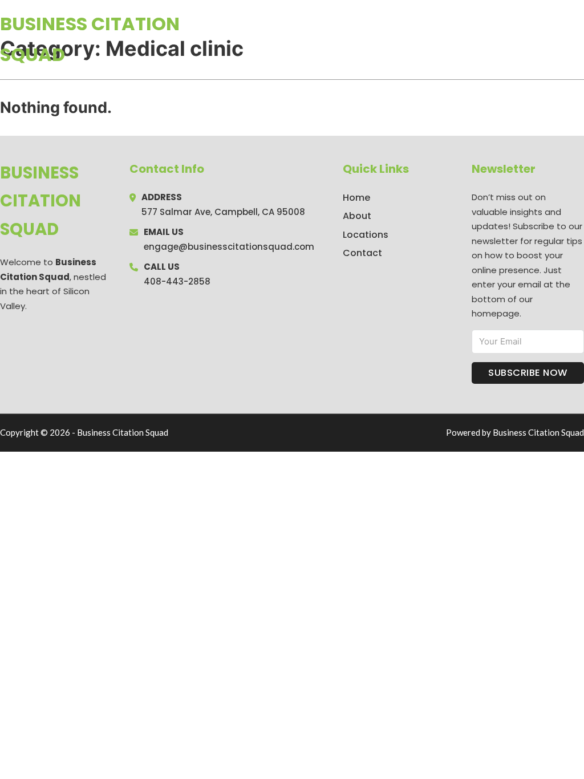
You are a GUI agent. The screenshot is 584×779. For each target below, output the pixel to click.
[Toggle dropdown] (580, 39)
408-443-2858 (177, 281)
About (357, 215)
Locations (503, 39)
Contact (362, 252)
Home (452, 39)
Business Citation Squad (90, 39)
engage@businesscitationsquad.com (229, 247)
